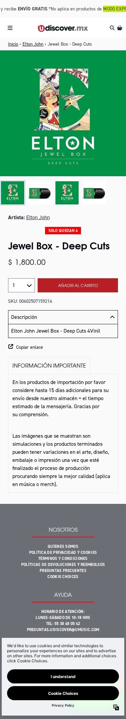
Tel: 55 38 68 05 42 (63, 623)
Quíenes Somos (63, 546)
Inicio (13, 44)
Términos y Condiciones (63, 558)
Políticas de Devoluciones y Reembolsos (63, 564)
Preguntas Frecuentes (63, 570)
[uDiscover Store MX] (63, 28)
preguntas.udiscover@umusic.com (63, 629)
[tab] (49, 365)
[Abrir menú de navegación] (10, 27)
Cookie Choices (62, 576)
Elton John (33, 44)
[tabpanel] (63, 433)
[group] (12, 192)
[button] (63, 347)
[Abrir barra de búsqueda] (112, 28)
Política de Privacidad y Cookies (63, 552)
